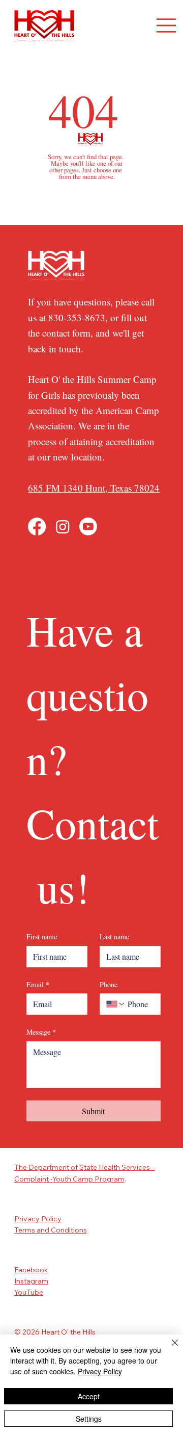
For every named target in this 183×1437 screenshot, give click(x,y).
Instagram (31, 1281)
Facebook (31, 1269)
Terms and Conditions (50, 1230)
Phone (108, 984)
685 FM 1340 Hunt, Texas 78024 (94, 487)
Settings (89, 1419)
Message (41, 1032)
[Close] (169, 1349)
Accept (89, 1396)
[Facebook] (37, 526)
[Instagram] (63, 526)
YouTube (28, 1292)
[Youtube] (88, 526)
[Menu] (166, 25)
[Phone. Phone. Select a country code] (116, 1004)
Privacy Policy (38, 1218)
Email (37, 984)
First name (41, 936)
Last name (114, 936)
